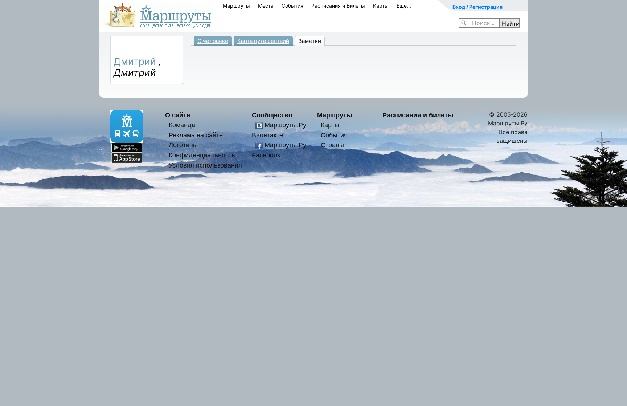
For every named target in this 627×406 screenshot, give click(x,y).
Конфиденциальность (202, 155)
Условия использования (205, 165)
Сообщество (272, 115)
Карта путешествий (263, 40)
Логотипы (183, 145)
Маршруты (236, 6)
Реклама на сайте (196, 135)
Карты (381, 6)
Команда (182, 125)
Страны (332, 145)
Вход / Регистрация (477, 7)
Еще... (404, 6)
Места (266, 6)
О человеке (212, 40)
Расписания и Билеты (338, 6)
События (292, 6)
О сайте (177, 115)
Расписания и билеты (417, 115)
